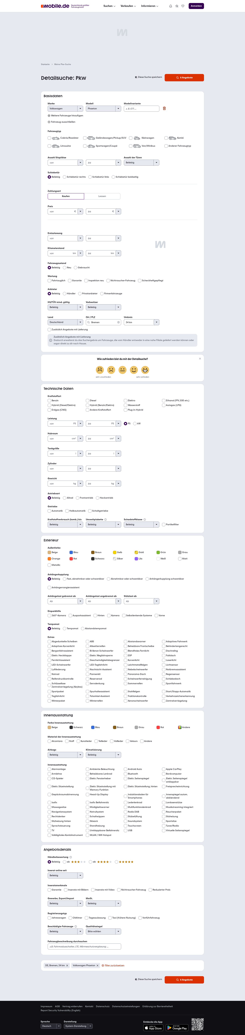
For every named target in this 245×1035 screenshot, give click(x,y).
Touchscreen (134, 825)
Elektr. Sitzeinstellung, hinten (143, 786)
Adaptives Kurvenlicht (63, 646)
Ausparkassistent (82, 615)
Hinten (101, 615)
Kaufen (66, 196)
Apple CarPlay (174, 769)
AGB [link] (57, 1006)
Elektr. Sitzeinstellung (63, 786)
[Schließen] (200, 358)
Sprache (45, 1021)
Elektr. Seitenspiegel (138, 778)
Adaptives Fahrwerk (176, 641)
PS (129, 423)
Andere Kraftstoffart (100, 409)
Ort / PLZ (90, 317)
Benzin (55, 400)
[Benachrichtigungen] (170, 6)
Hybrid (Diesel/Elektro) (64, 405)
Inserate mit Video (104, 889)
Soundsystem (135, 821)
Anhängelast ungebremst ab (101, 596)
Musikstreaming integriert (179, 807)
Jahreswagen (59, 917)
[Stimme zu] (134, 370)
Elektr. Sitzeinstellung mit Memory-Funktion (103, 788)
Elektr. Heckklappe (62, 655)
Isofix (54, 802)
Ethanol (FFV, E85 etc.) (177, 400)
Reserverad (96, 678)
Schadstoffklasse (133, 519)
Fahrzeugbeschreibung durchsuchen (67, 941)
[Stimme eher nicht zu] (111, 370)
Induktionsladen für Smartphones (138, 796)
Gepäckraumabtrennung (65, 794)
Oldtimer (77, 917)
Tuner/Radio (172, 825)
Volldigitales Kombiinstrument (67, 835)
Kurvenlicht (134, 660)
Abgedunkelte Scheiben (64, 641)
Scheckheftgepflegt (152, 280)
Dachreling (172, 650)
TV (53, 830)
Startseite (45, 64)
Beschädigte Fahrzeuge (60, 926)
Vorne (162, 615)
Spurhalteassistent (100, 691)
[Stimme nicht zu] (100, 370)
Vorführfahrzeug (151, 917)
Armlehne (57, 773)
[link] (177, 6)
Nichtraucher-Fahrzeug (122, 280)
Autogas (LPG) (173, 405)
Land (50, 317)
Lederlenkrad (135, 802)
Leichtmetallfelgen (138, 664)
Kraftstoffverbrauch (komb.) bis (65, 519)
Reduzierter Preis (161, 889)
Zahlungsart (54, 191)
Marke (51, 103)
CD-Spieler (57, 778)
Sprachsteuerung (61, 825)
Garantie (77, 280)
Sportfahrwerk (173, 683)
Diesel (93, 400)
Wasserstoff (134, 405)
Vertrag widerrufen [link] (72, 1006)
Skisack (94, 821)
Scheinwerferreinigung (140, 678)
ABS (92, 641)
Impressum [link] (46, 1006)
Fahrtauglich (58, 280)
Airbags (52, 749)
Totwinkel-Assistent (100, 696)
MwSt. (89, 898)
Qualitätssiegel (94, 926)
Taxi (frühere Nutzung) (124, 917)
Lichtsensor (172, 664)
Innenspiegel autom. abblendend (177, 796)
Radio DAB (133, 811)
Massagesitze (59, 807)
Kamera (115, 615)
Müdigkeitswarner (99, 807)
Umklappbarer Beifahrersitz (104, 830)
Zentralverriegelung (176, 700)
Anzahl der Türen (133, 157)
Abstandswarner (137, 641)
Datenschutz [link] (103, 1006)
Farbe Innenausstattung (61, 722)
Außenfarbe (54, 547)
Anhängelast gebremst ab (62, 596)
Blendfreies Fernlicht (138, 650)
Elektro (131, 400)
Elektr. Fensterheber (100, 778)
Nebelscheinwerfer (138, 669)
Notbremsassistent (176, 669)
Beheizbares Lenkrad (101, 773)
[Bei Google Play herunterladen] (177, 1027)
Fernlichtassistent (61, 660)
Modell (90, 103)
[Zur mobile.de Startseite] (68, 6)
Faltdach (171, 655)
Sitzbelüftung (135, 816)
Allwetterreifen (97, 646)
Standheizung (97, 825)
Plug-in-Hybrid (135, 409)
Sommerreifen (135, 683)
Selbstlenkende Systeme (139, 615)
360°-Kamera (59, 615)
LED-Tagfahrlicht (99, 664)
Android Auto (135, 769)
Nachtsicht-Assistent (101, 669)
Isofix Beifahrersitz (99, 802)
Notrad (55, 674)
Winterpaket (58, 700)
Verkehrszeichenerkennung (180, 696)
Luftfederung (59, 669)
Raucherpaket (173, 811)
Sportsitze (171, 821)
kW (138, 423)
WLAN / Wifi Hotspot (100, 835)
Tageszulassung (97, 917)
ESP (130, 655)
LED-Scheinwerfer (61, 664)
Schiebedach (173, 678)
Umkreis (128, 317)
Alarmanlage (59, 769)
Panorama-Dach (137, 674)
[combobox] (103, 320)
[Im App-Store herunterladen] (154, 1027)
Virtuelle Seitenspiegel (178, 830)
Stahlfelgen (134, 691)
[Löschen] (164, 109)
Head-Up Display (99, 794)
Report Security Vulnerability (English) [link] (60, 1010)
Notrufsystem (97, 811)
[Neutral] (122, 370)
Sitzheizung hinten (61, 821)
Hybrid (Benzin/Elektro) (102, 405)
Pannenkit (95, 674)
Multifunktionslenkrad (139, 807)
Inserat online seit (57, 870)
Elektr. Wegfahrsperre (101, 655)
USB (130, 830)
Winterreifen (96, 700)
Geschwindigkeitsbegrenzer (105, 660)
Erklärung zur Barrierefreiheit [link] (157, 1006)
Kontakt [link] (89, 1006)
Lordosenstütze (174, 802)
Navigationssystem (62, 811)
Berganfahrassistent (62, 650)
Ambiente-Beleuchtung (102, 769)
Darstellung (70, 1021)
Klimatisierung (94, 749)
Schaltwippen (97, 816)
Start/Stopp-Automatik (178, 691)
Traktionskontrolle (137, 696)
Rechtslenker (58, 816)
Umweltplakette (94, 519)
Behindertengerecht (177, 646)
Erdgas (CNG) (59, 409)
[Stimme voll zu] (145, 370)
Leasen (102, 196)
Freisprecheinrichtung (177, 786)
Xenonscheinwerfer (138, 700)
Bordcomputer (174, 773)
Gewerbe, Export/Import (61, 898)
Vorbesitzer (92, 302)
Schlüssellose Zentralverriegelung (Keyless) (67, 685)
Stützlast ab (130, 596)
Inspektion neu (96, 280)
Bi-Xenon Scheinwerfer (101, 650)
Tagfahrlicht (58, 696)
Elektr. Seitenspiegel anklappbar (176, 780)
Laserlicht (171, 660)
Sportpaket (58, 691)
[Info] (106, 520)
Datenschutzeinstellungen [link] (126, 1006)
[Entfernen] (67, 965)
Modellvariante (132, 103)
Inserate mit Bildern (78, 889)
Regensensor (173, 674)
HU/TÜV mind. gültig (59, 302)
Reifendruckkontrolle (63, 678)
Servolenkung (97, 683)
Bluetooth (133, 773)
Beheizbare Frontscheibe (141, 646)
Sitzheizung (172, 816)
